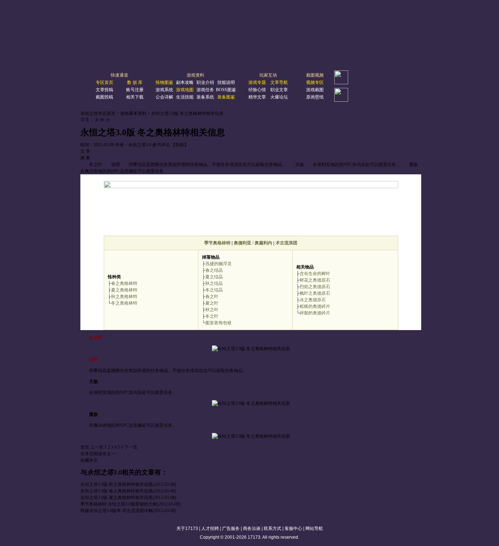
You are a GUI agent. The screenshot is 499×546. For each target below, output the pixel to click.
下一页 (130, 447)
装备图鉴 (226, 97)
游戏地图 (185, 89)
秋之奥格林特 (124, 296)
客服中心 (293, 528)
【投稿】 (179, 144)
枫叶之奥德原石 (315, 293)
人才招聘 (210, 528)
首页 (84, 447)
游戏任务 (205, 89)
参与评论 (161, 144)
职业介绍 (205, 82)
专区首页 (104, 82)
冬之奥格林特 (124, 303)
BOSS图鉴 (226, 89)
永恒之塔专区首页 (97, 113)
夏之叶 (211, 303)
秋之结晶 (214, 283)
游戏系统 (164, 89)
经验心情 (257, 89)
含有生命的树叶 (315, 273)
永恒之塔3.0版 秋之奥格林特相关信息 (116, 484)
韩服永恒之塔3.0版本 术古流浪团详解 (116, 510)
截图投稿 (104, 97)
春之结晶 (214, 270)
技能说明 (226, 82)
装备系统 (205, 97)
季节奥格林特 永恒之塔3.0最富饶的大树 (118, 504)
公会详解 (164, 97)
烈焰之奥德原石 (315, 286)
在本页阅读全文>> (98, 453)
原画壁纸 (315, 97)
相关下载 (135, 97)
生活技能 (185, 97)
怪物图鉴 (164, 82)
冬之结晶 (214, 290)
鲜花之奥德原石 (315, 280)
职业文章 (279, 89)
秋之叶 (211, 309)
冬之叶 (211, 316)
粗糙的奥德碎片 (315, 306)
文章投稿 (104, 89)
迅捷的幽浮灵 (218, 263)
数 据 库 (134, 82)
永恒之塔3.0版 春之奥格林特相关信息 (116, 490)
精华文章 (257, 97)
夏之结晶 (214, 276)
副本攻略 (185, 82)
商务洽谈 (251, 528)
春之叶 (211, 296)
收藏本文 (89, 460)
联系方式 (272, 528)
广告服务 (231, 528)
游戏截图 (315, 89)
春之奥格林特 (124, 283)
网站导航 (314, 528)
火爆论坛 (279, 97)
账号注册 (135, 89)
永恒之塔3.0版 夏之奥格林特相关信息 (116, 497)
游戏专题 (257, 82)
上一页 (96, 447)
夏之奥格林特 (124, 290)
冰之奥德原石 (313, 299)
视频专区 (315, 82)
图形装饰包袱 (218, 322)
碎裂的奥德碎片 (315, 312)
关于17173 (187, 528)
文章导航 (279, 82)
